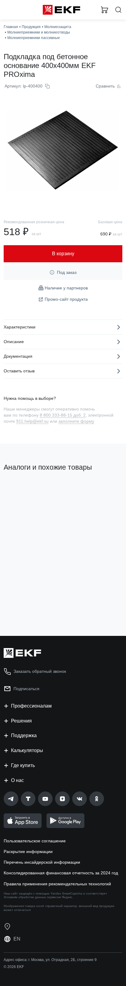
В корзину (27, 606)
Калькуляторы (27, 750)
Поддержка (24, 735)
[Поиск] (118, 9)
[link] (11, 798)
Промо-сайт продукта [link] (66, 299)
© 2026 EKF (14, 967)
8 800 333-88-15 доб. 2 (63, 415)
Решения (21, 720)
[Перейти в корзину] (104, 10)
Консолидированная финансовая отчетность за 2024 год (61, 872)
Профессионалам (31, 705)
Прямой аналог (21, 488)
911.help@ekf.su (32, 421)
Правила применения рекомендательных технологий (57, 883)
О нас (17, 780)
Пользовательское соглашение (35, 840)
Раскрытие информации (28, 851)
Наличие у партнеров (66, 287)
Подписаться (26, 688)
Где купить (23, 765)
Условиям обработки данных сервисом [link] (32, 897)
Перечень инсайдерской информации (42, 862)
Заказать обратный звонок (39, 671)
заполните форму (76, 421)
